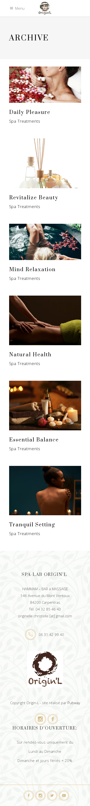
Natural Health (30, 354)
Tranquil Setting (32, 525)
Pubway (73, 702)
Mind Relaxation (32, 269)
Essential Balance (34, 440)
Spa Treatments (24, 121)
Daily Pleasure (29, 112)
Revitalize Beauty (33, 197)
